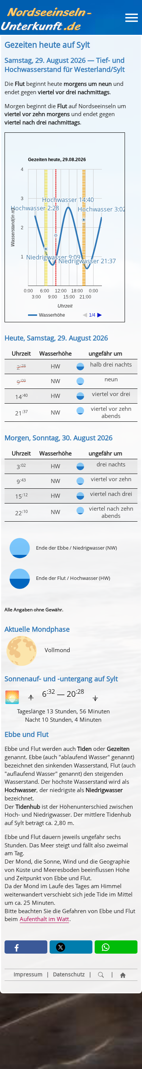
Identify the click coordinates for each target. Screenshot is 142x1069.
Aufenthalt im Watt (44, 919)
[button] (26, 947)
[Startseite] (123, 974)
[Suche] (101, 974)
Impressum (28, 974)
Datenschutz (69, 974)
